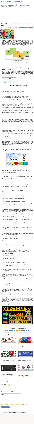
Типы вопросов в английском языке (24, 344)
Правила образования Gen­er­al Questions (9, 80)
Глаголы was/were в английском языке (7, 372)
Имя (2, 391)
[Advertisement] (17, 15)
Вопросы (18, 325)
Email (12, 391)
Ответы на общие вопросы (8, 81)
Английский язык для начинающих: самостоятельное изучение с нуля (11, 2)
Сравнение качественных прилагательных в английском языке (24, 372)
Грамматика (9, 27)
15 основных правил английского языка (8, 344)
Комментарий (3, 394)
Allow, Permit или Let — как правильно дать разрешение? (24, 358)
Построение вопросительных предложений (7, 358)
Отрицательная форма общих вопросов (10, 82)
